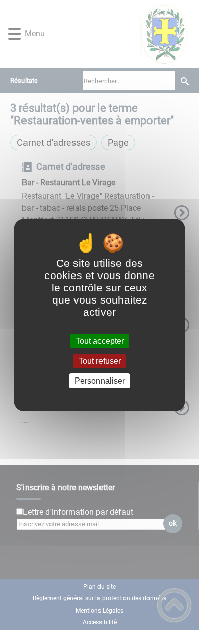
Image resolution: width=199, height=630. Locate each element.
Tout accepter (100, 341)
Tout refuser (100, 361)
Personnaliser (99, 380)
